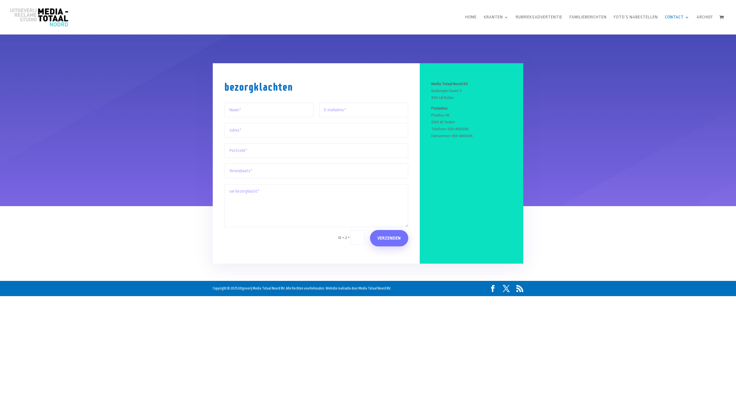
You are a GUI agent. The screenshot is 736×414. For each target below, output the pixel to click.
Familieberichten (588, 17)
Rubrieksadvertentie (539, 17)
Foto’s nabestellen (636, 17)
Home (471, 17)
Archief (705, 17)
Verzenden (389, 238)
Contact (674, 17)
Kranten (493, 17)
